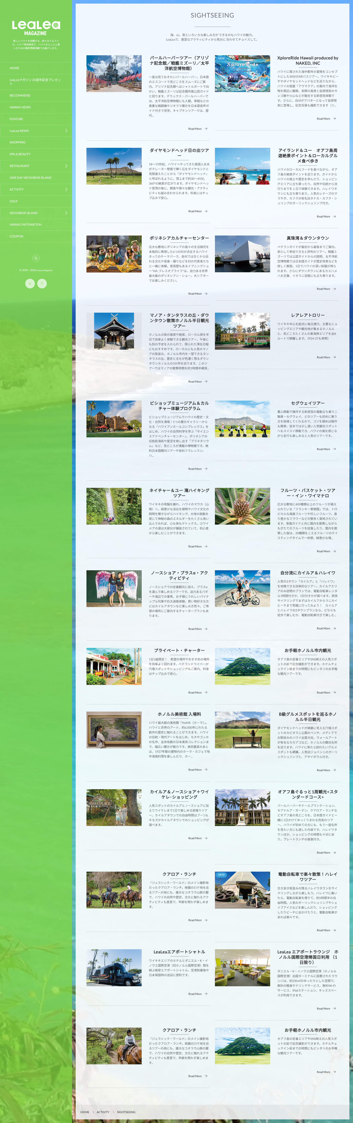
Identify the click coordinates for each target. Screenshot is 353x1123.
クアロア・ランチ (179, 874)
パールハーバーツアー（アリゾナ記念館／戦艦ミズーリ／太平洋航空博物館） (179, 63)
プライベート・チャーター (179, 650)
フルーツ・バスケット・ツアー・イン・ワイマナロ (308, 493)
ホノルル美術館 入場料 (179, 714)
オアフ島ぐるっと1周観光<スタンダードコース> (308, 794)
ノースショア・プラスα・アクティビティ (179, 575)
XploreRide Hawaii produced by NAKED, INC (308, 60)
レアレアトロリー (308, 315)
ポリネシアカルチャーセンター (179, 238)
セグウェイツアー (308, 403)
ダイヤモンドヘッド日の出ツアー (179, 153)
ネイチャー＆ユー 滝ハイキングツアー (179, 493)
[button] (36, 258)
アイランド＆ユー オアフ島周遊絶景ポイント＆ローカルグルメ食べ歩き (308, 155)
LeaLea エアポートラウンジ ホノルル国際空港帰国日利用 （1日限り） (307, 957)
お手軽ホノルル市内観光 (308, 650)
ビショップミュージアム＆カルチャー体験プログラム (179, 406)
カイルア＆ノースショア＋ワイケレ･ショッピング (179, 794)
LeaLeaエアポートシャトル (179, 951)
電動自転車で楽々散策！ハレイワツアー (308, 877)
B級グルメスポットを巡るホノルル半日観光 (308, 717)
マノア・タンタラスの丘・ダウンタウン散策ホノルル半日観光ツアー (179, 320)
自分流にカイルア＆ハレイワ (308, 572)
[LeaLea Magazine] (36, 35)
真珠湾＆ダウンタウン (308, 238)
